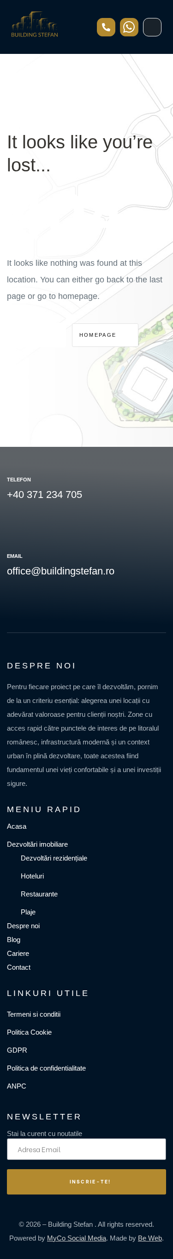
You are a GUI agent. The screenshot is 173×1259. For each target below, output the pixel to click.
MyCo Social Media (76, 1238)
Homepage (99, 335)
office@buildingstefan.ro (60, 571)
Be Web (150, 1238)
